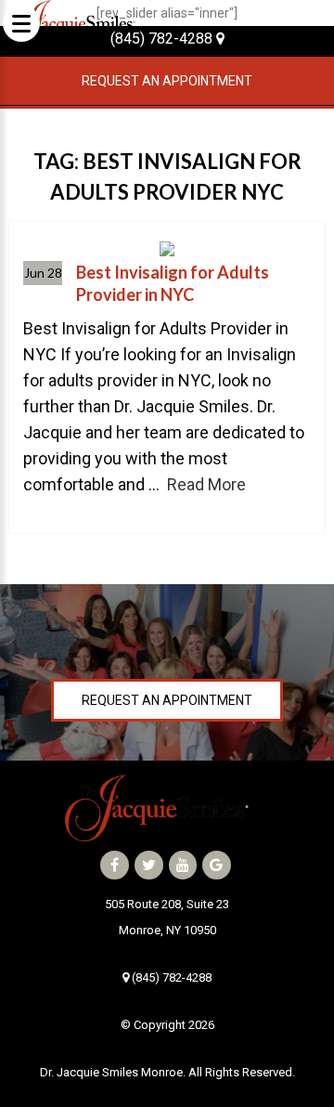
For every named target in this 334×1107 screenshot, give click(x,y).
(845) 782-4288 (163, 38)
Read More (206, 484)
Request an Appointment (167, 80)
